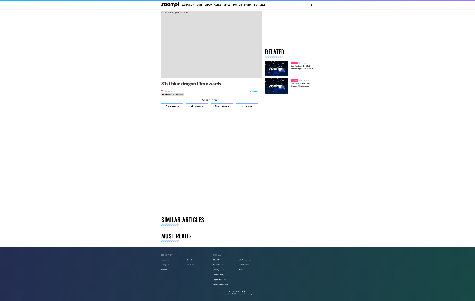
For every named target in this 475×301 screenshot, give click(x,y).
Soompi (254, 91)
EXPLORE (187, 4)
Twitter (198, 106)
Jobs (241, 270)
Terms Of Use (218, 265)
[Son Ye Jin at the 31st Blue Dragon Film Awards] (276, 68)
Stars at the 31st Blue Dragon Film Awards (300, 84)
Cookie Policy (218, 275)
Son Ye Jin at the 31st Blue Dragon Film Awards (302, 67)
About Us (216, 260)
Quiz (199, 4)
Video (208, 4)
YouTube (190, 265)
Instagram (223, 106)
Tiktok (248, 106)
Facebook (173, 106)
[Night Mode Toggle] (311, 5)
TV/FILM (237, 4)
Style (227, 4)
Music (248, 4)
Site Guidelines (245, 260)
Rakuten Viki (242, 294)
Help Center (244, 265)
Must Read (174, 235)
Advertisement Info (220, 284)
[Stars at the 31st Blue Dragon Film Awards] (276, 86)
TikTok (189, 260)
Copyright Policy (219, 280)
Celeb (217, 4)
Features (259, 4)
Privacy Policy (218, 270)
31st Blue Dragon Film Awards (172, 94)
